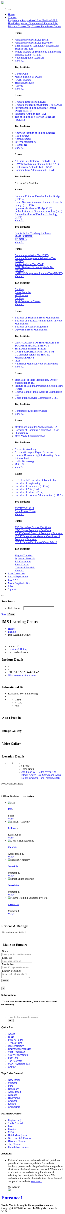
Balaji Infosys (22, 135)
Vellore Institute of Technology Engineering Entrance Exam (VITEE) (38, 53)
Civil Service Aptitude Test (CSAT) (33, 167)
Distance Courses (17, 26)
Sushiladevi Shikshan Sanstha (30, 348)
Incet (17, 360)
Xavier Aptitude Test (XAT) (29, 264)
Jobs (10, 586)
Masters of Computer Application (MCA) (36, 427)
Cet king (19, 298)
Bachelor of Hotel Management (31, 326)
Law (39, 20)
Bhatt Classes (22, 564)
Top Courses (33, 26)
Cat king (19, 289)
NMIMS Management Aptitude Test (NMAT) (39, 273)
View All (19, 60)
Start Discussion (16, 573)
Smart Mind (13, 885)
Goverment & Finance (20, 1138)
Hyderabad (14, 1097)
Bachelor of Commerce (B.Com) (32, 486)
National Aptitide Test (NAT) (30, 57)
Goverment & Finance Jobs (43, 23)
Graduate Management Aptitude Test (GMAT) (39, 104)
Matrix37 (19, 464)
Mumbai (12, 1082)
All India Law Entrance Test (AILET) (35, 161)
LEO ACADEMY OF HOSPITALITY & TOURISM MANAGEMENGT (37, 344)
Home (11, 14)
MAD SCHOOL (24, 236)
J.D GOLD (21, 239)
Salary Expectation (18, 576)
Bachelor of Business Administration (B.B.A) (38, 495)
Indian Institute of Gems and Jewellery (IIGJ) (38, 211)
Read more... (36, 1181)
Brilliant (12, 828)
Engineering (15, 20)
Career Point (21, 73)
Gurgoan (12, 1094)
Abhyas (19, 85)
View (11, 818)
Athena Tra (13, 904)
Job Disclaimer (16, 1045)
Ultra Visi (12, 847)
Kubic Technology (24, 461)
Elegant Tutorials (23, 555)
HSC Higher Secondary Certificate (33, 530)
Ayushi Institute (23, 79)
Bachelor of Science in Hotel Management (37, 317)
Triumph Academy (24, 82)
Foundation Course (51, 26)
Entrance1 (12, 1197)
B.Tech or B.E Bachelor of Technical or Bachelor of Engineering (36, 482)
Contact (12, 1066)
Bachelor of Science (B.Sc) (29, 492)
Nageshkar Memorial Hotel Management (36, 363)
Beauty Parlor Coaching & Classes (33, 233)
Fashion (46, 20)
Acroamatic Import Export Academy (34, 452)
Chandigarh (14, 1106)
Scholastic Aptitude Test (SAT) (31, 113)
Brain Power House (25, 511)
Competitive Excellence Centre (31, 410)
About (11, 1033)
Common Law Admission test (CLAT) (35, 170)
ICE (10, 809)
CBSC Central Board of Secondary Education (39, 533)
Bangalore (13, 1088)
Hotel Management (18, 23)
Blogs (11, 1036)
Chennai (12, 1100)
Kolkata (12, 1103)
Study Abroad (29, 20)
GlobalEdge (21, 144)
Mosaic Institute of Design (28, 76)
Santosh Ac (13, 866)
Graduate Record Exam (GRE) (31, 101)
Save (3, 614)
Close (11, 614)
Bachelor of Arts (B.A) (27, 489)
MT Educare (21, 295)
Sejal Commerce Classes (27, 301)
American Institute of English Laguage (35, 132)
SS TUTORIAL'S (24, 508)
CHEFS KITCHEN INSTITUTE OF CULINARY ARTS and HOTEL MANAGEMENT (34, 354)
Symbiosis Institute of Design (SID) (33, 208)
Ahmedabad (14, 1091)
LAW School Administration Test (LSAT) (37, 164)
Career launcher (23, 292)
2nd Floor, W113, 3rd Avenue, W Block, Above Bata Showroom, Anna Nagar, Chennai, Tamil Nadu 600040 (41, 774)
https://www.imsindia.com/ (22, 675)
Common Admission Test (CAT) (32, 255)
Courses (12, 17)
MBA (54, 20)
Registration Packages (19, 1048)
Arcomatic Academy (25, 449)
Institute (12, 631)
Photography (21, 433)
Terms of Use (15, 1042)
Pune (10, 1085)
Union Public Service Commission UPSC (36, 397)
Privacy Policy (15, 1039)
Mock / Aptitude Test (19, 583)
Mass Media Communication (30, 436)
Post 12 (13, 580)
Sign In (12, 589)
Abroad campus (23, 138)
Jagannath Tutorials (25, 558)
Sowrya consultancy (25, 141)
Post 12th (13, 1057)
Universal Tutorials (25, 567)
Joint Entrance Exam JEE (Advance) (34, 42)
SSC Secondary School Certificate (33, 527)
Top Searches (15, 1060)
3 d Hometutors (23, 561)
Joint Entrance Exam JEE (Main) (32, 39)
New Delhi (14, 1079)
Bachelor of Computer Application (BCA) (37, 430)
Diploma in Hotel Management (31, 329)
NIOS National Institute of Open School (36, 542)
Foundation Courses (18, 1147)
